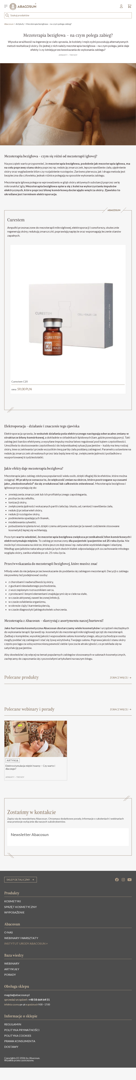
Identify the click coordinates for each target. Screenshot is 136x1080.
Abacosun (9, 24)
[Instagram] (123, 880)
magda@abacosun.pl (17, 995)
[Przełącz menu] (7, 6)
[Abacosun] (23, 6)
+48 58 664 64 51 (39, 999)
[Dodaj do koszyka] (119, 389)
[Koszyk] (129, 7)
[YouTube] (130, 879)
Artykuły (20, 24)
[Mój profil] (121, 7)
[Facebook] (117, 880)
